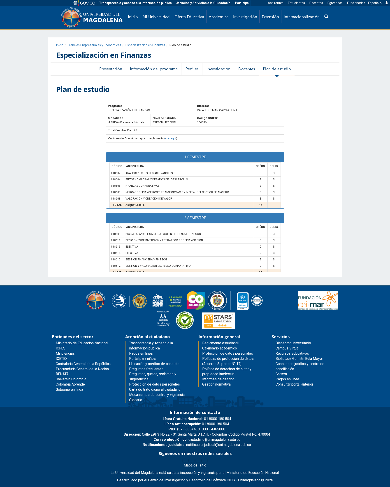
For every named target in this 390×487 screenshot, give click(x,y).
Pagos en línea (287, 379)
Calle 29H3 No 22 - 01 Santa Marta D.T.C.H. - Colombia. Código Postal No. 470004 (197, 434)
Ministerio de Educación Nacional (82, 343)
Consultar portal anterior (294, 384)
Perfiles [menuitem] (192, 69)
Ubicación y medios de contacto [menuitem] (154, 364)
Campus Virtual (287, 348)
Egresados (335, 3)
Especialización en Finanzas (145, 45)
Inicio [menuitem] (133, 16)
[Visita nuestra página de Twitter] (192, 460)
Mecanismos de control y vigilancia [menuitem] (157, 395)
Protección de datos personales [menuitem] (154, 384)
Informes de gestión (218, 379)
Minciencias (65, 353)
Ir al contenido (12, 3)
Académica (218, 16)
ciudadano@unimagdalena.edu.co (196, 439)
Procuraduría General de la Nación (82, 369)
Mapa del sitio (195, 465)
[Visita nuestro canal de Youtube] (204, 460)
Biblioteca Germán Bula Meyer (299, 358)
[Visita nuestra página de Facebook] (185, 460)
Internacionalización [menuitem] (302, 16)
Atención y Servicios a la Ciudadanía (203, 3)
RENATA (62, 374)
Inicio (59, 45)
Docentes (316, 3)
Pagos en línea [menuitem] (141, 353)
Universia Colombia (71, 379)
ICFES (60, 348)
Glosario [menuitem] (135, 400)
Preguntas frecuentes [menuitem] (146, 369)
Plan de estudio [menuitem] (277, 69)
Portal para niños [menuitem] (142, 358)
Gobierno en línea (69, 389)
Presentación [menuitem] (110, 69)
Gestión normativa (216, 384)
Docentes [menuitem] (246, 69)
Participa (242, 3)
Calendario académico (219, 348)
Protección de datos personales (227, 353)
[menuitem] (326, 16)
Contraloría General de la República (83, 364)
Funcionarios (356, 3)
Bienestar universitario (293, 343)
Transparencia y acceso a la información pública (135, 3)
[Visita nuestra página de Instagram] (198, 460)
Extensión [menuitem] (270, 16)
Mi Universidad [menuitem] (156, 16)
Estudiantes (296, 3)
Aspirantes (275, 3)
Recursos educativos (292, 353)
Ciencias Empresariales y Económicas (94, 45)
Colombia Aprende (70, 384)
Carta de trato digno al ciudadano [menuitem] (155, 389)
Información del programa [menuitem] (154, 69)
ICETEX (61, 358)
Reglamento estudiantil (220, 343)
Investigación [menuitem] (245, 16)
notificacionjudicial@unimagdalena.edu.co (197, 445)
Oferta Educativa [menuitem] (189, 16)
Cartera (281, 374)
